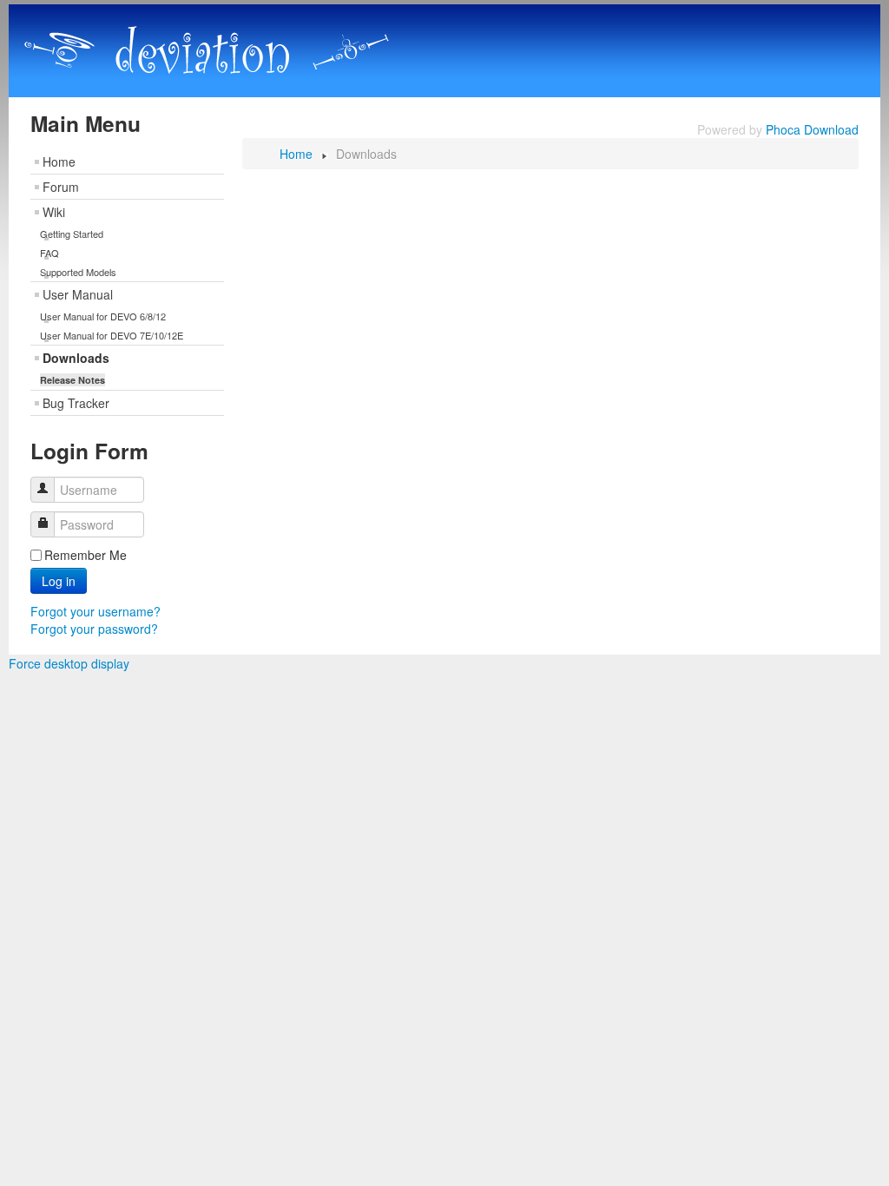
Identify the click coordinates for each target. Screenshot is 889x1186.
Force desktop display (69, 663)
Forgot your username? (95, 611)
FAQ (49, 253)
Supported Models (78, 272)
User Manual (78, 294)
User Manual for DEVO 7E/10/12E (111, 335)
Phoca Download (812, 129)
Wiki (54, 212)
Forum (61, 186)
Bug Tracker (76, 403)
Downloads (76, 357)
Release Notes (72, 379)
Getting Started (71, 233)
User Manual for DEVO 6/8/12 (103, 316)
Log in (59, 581)
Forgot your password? (94, 628)
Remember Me (85, 554)
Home (59, 161)
